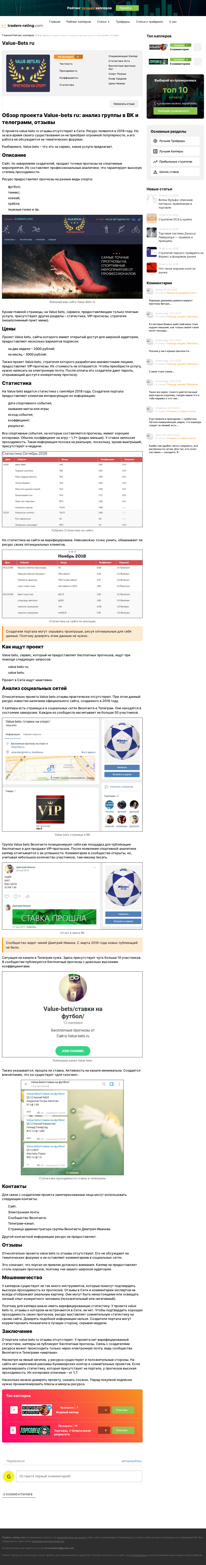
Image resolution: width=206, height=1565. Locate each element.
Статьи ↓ (103, 21)
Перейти (145, 1555)
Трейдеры (123, 21)
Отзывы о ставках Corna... (182, 411)
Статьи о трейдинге (149, 21)
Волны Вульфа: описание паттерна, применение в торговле (176, 203)
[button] (50, 31)
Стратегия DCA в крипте (175, 219)
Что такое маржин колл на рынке (177, 270)
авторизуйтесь (131, 1461)
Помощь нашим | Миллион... (183, 316)
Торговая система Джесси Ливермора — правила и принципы (177, 237)
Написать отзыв (124, 103)
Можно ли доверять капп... (182, 292)
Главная (54, 21)
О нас (173, 21)
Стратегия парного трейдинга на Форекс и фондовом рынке (181, 254)
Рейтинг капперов (78, 21)
